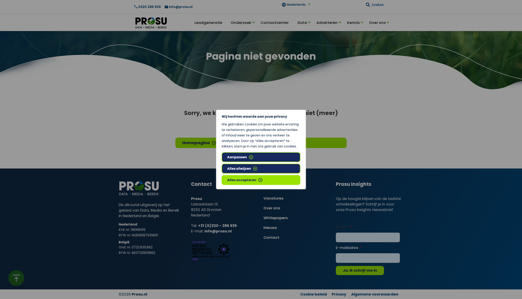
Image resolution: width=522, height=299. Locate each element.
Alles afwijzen (239, 168)
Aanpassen (237, 157)
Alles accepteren (241, 180)
